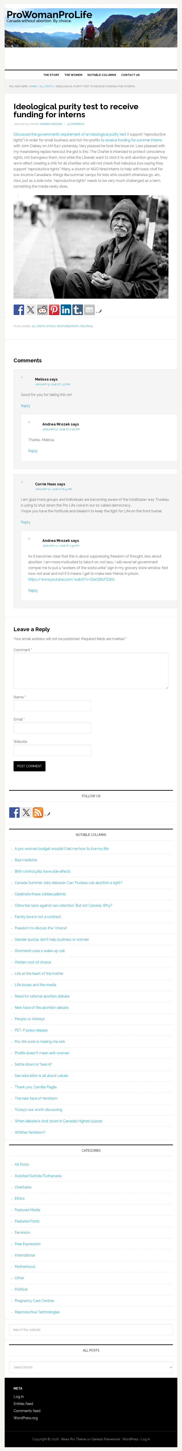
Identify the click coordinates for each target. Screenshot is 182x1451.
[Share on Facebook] (19, 309)
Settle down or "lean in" (33, 1064)
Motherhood (25, 1267)
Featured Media (27, 1210)
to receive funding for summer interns (131, 140)
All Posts (38, 326)
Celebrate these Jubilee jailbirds (40, 894)
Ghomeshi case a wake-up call (40, 951)
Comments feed (27, 1411)
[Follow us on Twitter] (26, 812)
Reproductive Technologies (37, 1312)
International (25, 1255)
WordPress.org (26, 1418)
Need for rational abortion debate (42, 996)
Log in (19, 1396)
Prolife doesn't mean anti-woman (42, 1053)
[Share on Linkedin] (66, 309)
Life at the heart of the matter (39, 973)
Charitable (23, 1187)
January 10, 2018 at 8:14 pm (53, 489)
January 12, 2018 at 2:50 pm (61, 429)
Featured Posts (68, 326)
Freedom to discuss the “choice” (41, 928)
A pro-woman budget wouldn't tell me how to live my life (62, 849)
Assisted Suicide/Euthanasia (38, 1176)
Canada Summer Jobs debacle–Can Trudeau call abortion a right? (68, 883)
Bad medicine (26, 860)
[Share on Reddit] (42, 309)
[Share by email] (89, 309)
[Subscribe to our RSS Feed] (38, 812)
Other (19, 1278)
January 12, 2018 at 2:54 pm (60, 545)
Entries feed (23, 1404)
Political (86, 326)
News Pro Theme (73, 1439)
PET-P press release (31, 1030)
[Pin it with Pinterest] (54, 309)
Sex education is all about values (41, 1076)
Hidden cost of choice (33, 962)
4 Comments (75, 124)
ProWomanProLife (91, 35)
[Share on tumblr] (77, 309)
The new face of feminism (36, 1098)
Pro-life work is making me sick (40, 1042)
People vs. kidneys (30, 1019)
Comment (23, 650)
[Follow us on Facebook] (14, 812)
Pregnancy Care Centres (34, 1301)
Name (20, 697)
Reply (25, 406)
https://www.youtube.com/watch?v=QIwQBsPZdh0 (71, 579)
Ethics (51, 326)
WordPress (130, 1439)
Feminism (22, 1232)
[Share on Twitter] (30, 309)
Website (20, 742)
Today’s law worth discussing (38, 1110)
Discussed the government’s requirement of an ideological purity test (70, 134)
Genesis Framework (106, 1439)
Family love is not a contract (38, 917)
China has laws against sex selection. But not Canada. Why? (63, 905)
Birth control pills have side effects (43, 871)
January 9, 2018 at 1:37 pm (52, 384)
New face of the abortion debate (41, 1007)
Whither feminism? (30, 1132)
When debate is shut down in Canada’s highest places (58, 1121)
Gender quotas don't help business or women (52, 939)
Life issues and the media (35, 985)
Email (19, 719)
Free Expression (27, 1244)
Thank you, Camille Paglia (36, 1087)
